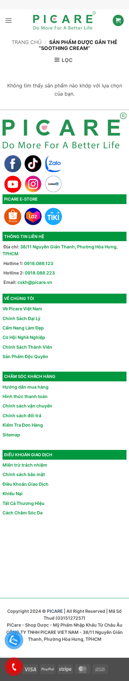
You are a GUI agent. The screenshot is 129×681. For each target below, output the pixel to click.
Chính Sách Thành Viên (27, 347)
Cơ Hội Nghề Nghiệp (24, 337)
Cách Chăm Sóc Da (23, 512)
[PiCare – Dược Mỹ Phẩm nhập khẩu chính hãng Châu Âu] (64, 20)
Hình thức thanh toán (25, 396)
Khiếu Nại (13, 493)
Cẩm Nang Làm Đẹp (23, 327)
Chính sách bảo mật (24, 474)
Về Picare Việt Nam (22, 308)
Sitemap (11, 434)
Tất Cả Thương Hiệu (23, 503)
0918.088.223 (40, 272)
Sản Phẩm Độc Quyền (25, 356)
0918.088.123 (38, 263)
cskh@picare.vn (35, 282)
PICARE (55, 611)
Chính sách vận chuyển (27, 405)
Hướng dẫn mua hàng (26, 387)
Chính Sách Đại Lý (21, 318)
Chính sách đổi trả (22, 415)
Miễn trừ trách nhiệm (25, 465)
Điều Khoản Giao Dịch (26, 484)
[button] (8, 20)
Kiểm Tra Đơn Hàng (23, 425)
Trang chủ (27, 42)
